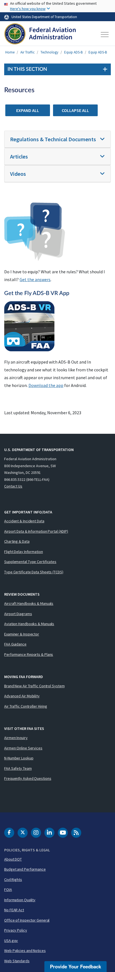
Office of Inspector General (26, 920)
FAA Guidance (15, 644)
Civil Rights (13, 879)
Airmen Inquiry (16, 737)
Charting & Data (17, 541)
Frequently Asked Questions (27, 778)
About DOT (13, 859)
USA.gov (11, 940)
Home (10, 52)
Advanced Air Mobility (22, 695)
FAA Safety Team (18, 768)
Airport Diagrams (18, 613)
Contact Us (13, 486)
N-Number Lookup (18, 758)
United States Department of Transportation (44, 16)
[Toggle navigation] (105, 34)
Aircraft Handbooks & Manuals (28, 603)
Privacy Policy (15, 930)
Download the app (45, 385)
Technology (49, 52)
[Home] (40, 34)
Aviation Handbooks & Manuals (29, 623)
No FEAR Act (14, 909)
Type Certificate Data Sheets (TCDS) (33, 571)
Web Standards (17, 960)
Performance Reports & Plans (28, 654)
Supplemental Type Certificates (30, 561)
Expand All (27, 110)
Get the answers (35, 279)
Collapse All (75, 110)
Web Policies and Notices (25, 950)
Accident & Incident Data (24, 520)
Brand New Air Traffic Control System (34, 685)
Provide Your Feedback (75, 966)
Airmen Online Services (23, 748)
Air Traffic (27, 52)
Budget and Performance (25, 869)
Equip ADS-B (73, 52)
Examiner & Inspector (21, 634)
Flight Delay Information (23, 551)
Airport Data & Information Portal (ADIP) (36, 531)
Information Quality (19, 899)
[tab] (57, 139)
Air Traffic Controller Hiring (25, 706)
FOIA (8, 889)
